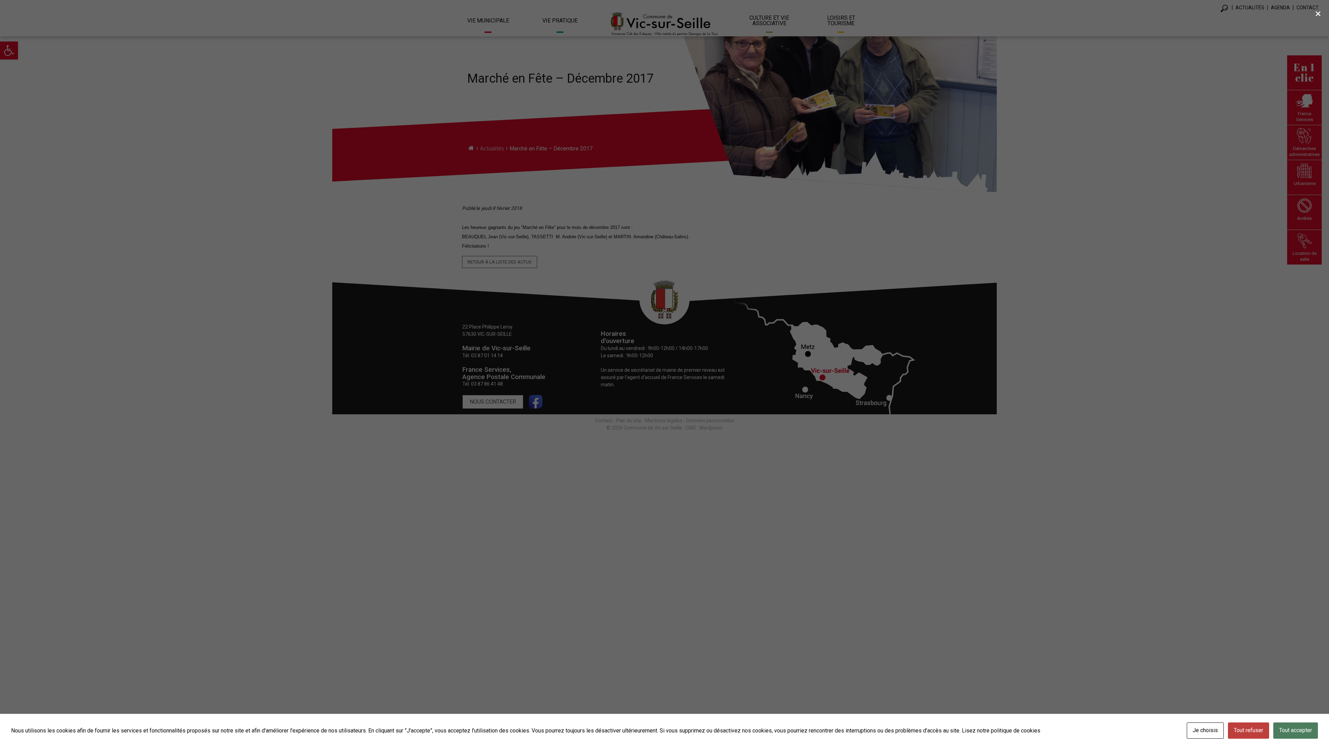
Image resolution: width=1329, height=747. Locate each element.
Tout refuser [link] (1248, 730)
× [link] (1318, 13)
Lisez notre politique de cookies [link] (1001, 730)
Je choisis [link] (1205, 730)
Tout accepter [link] (1295, 730)
